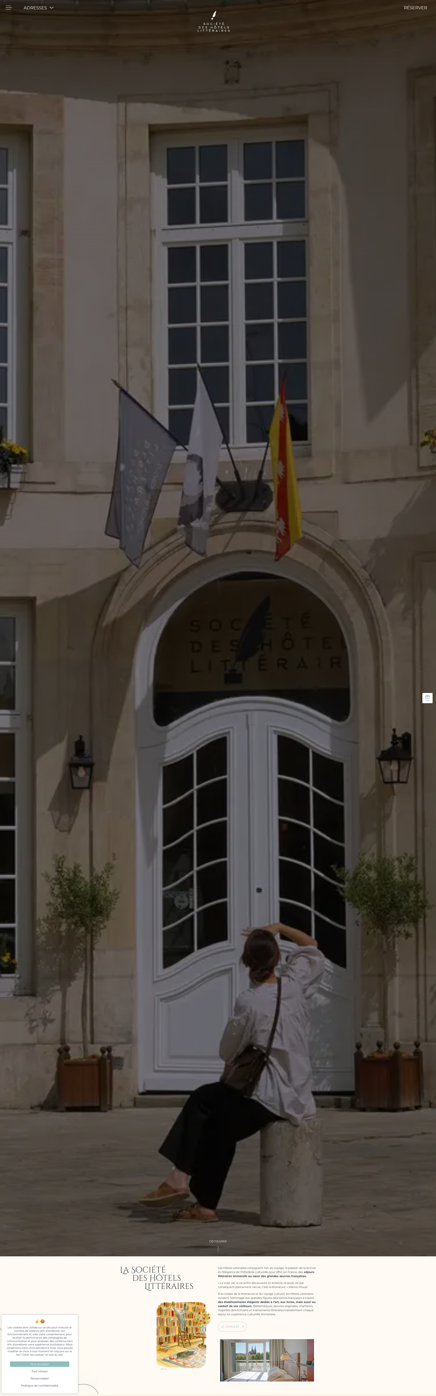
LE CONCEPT (230, 1326)
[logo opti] (214, 7)
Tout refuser (40, 1371)
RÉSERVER (415, 7)
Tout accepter (39, 1364)
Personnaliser (39, 1378)
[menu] (8, 8)
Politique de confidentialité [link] (39, 1385)
